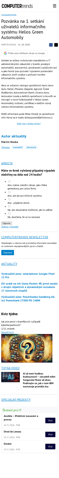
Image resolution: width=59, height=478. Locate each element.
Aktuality (9, 264)
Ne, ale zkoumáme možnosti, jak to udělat (30, 209)
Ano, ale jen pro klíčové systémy (25, 195)
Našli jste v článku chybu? (29, 123)
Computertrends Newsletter (24, 237)
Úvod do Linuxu (12, 431)
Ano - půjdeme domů (18, 202)
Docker (8, 443)
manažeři (17, 147)
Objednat (7, 252)
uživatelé (31, 147)
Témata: (5, 147)
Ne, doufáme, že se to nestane (24, 217)
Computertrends (9, 14)
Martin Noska (8, 44)
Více (50, 420)
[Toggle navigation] (54, 6)
